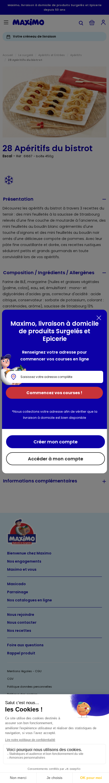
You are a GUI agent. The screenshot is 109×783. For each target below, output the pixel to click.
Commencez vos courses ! (54, 393)
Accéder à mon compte (55, 459)
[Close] (99, 318)
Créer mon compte (55, 442)
